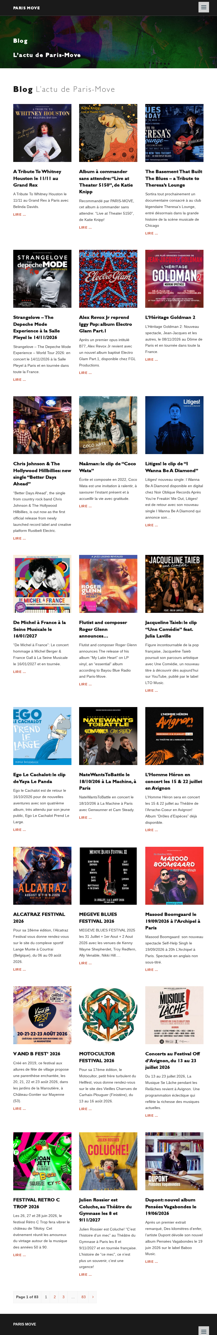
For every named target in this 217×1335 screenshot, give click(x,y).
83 (84, 1297)
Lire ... (19, 214)
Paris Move (26, 8)
